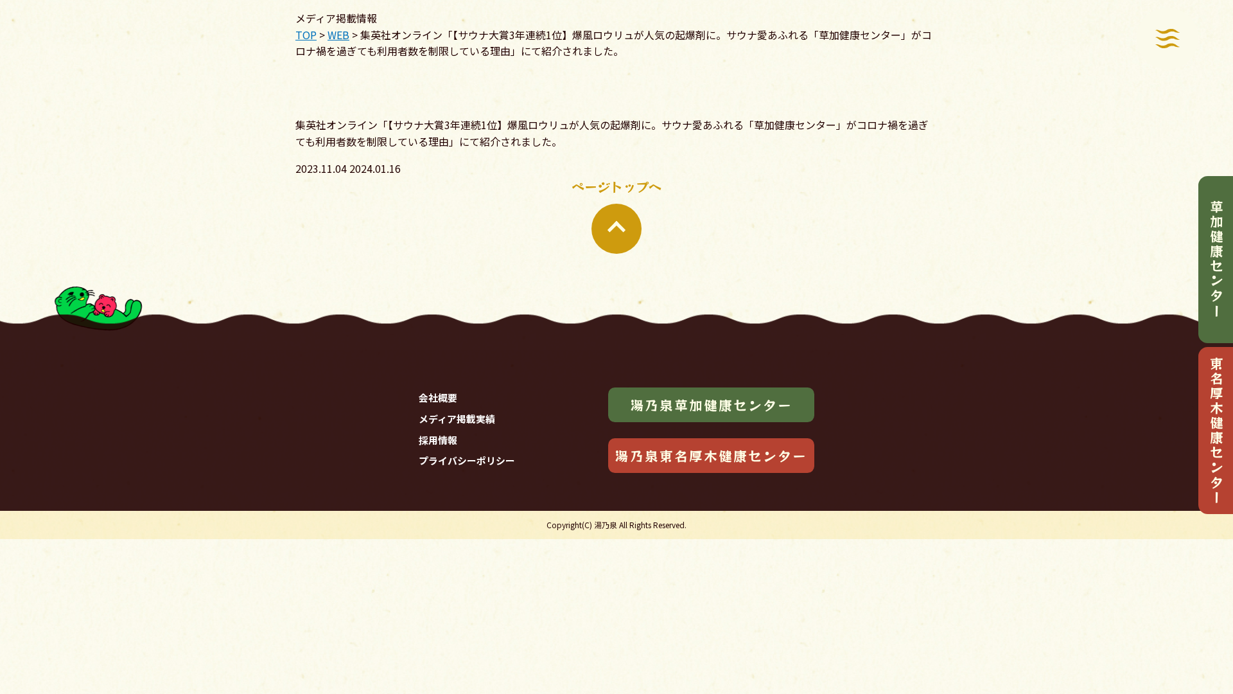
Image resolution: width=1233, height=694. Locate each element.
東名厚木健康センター (1216, 431)
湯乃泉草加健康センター (711, 404)
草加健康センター (1216, 259)
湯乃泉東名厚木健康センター (711, 455)
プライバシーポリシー (467, 460)
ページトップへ (616, 186)
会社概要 (438, 397)
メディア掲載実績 (457, 418)
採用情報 (438, 440)
